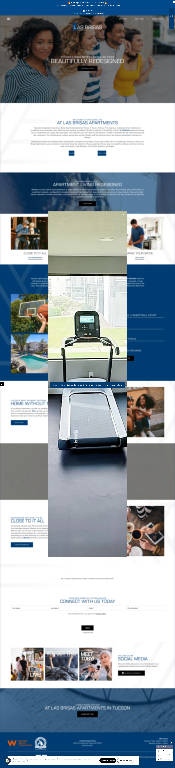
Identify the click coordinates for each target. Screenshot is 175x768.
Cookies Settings (125, 760)
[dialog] (87, 384)
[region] (73, 760)
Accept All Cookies (108, 760)
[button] (8, 760)
